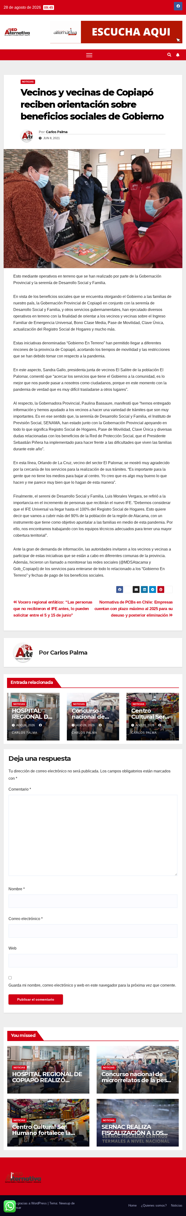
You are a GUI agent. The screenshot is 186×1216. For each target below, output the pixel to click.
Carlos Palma (57, 132)
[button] (169, 55)
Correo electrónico (25, 919)
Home (132, 1205)
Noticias (28, 81)
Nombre (16, 889)
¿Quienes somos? (154, 1205)
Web (12, 948)
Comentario (19, 789)
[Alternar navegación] (89, 55)
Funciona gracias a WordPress (26, 1203)
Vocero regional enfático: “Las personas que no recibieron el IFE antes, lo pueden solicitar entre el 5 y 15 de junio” (52, 609)
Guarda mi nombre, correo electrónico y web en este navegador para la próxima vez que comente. (92, 985)
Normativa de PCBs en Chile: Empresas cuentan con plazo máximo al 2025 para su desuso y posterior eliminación (133, 609)
